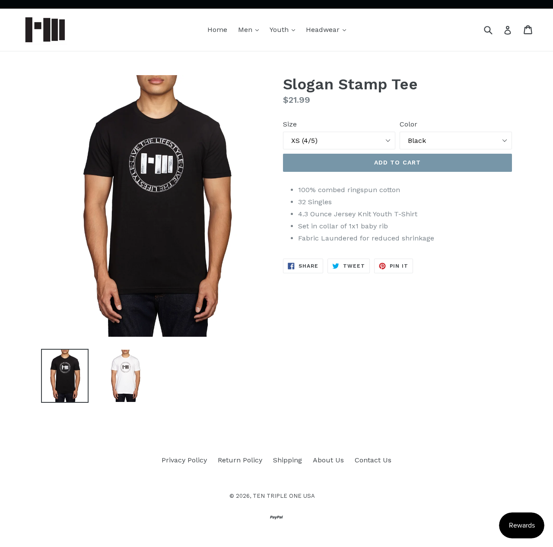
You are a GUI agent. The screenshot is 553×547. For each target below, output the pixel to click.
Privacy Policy (184, 460)
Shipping (287, 460)
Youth (284, 29)
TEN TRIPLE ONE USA (284, 496)
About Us (328, 460)
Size (290, 124)
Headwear (328, 29)
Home (217, 29)
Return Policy (240, 460)
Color (408, 124)
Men (250, 29)
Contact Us (373, 460)
